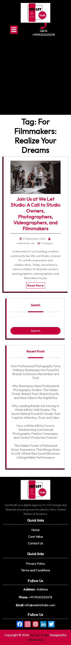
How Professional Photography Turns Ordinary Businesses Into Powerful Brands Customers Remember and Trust (36, 372)
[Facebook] (20, 624)
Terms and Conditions (35, 570)
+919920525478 (43, 35)
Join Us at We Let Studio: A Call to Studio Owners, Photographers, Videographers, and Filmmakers (35, 214)
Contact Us (35, 543)
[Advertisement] (35, 74)
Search (35, 305)
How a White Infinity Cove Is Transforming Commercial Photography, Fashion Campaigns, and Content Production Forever (35, 431)
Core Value (35, 536)
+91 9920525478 (40, 597)
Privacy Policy (35, 563)
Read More (35, 285)
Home (35, 530)
